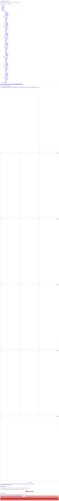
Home (3, 5)
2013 (4, 16)
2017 (4, 56)
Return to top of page (3, 493)
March (6, 18)
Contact (3, 9)
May (6, 20)
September (7, 13)
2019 (4, 76)
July (6, 11)
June (6, 31)
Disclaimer (12, 494)
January (7, 17)
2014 (4, 26)
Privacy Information (17, 494)
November (7, 55)
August (7, 12)
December (7, 15)
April (6, 19)
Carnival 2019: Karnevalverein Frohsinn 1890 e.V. (11, 84)
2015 (4, 36)
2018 (4, 66)
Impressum (22, 494)
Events (3, 6)
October (7, 24)
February (7, 48)
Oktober (7, 74)
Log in (25, 494)
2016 (4, 46)
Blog (2, 8)
